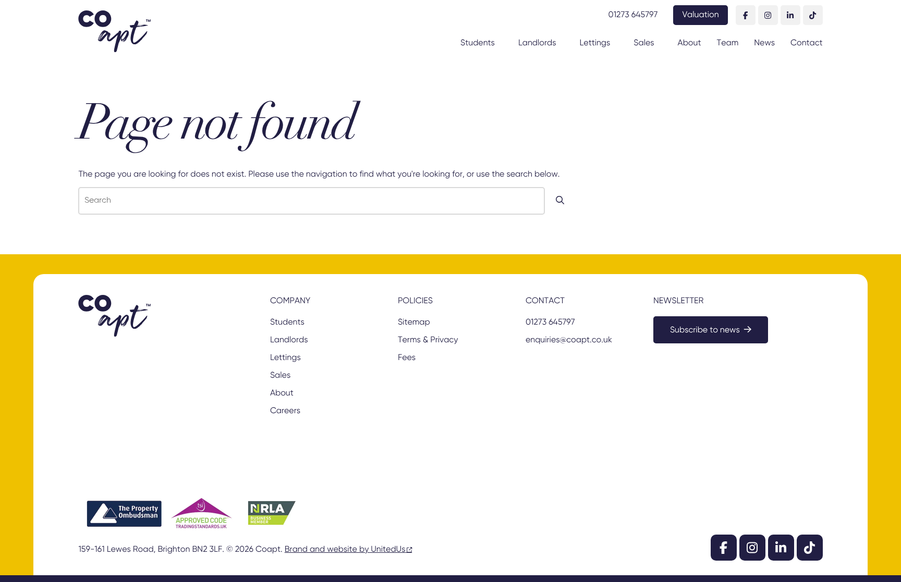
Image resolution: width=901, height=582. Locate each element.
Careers (285, 411)
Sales (644, 43)
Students (477, 43)
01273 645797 (633, 15)
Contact (806, 43)
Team (728, 43)
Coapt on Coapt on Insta (768, 15)
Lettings (594, 43)
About (689, 43)
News (764, 43)
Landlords (537, 43)
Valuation (700, 15)
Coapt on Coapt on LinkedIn (790, 15)
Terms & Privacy (428, 340)
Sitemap (414, 322)
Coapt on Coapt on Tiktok (813, 15)
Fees (407, 358)
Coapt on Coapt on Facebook (746, 15)
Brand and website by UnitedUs (345, 550)
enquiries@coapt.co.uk (569, 340)
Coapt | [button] (114, 31)
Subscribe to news (705, 330)
